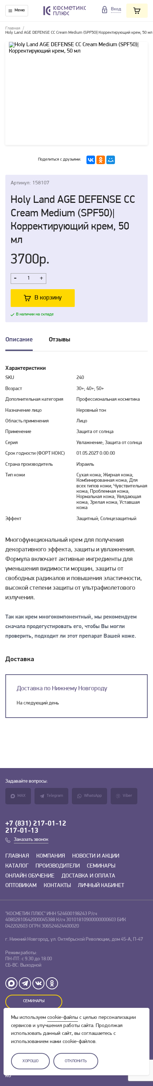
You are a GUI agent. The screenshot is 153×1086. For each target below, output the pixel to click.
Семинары (101, 866)
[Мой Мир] (110, 160)
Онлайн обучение (29, 876)
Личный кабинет (101, 885)
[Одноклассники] (100, 160)
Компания (50, 856)
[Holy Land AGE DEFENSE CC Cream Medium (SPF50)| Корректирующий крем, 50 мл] (76, 93)
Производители (58, 866)
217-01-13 (21, 830)
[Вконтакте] (38, 983)
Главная (12, 28)
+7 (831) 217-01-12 (35, 823)
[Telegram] (25, 983)
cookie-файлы (62, 1017)
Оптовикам (21, 885)
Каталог (16, 866)
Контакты (57, 885)
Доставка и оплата (88, 876)
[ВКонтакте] (90, 160)
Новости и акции (95, 856)
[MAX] (11, 983)
